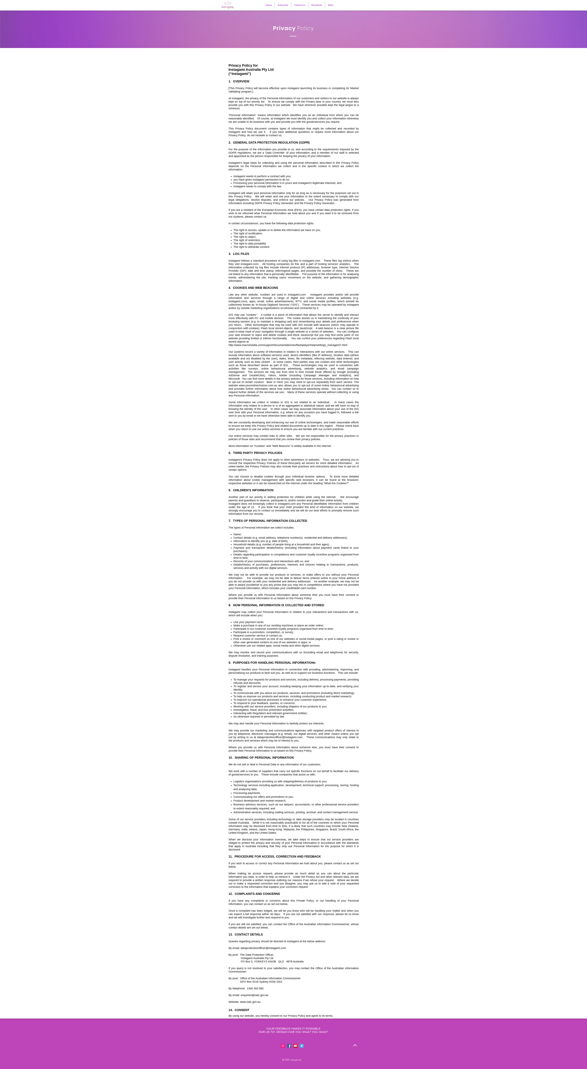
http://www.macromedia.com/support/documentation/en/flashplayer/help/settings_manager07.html (288, 345)
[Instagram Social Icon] (283, 1046)
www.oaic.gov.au (250, 1001)
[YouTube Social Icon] (295, 1046)
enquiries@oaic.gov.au (254, 995)
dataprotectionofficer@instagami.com (280, 737)
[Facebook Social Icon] (289, 1046)
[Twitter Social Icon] (302, 1046)
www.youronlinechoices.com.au (258, 385)
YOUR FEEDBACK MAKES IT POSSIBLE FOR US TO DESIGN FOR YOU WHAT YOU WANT (293, 1030)
